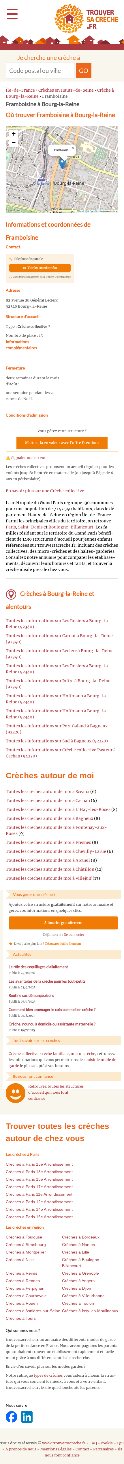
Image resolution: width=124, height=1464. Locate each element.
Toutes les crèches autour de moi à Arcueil (48, 860)
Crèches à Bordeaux (80, 1237)
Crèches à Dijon (76, 1288)
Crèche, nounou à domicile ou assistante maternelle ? (52, 1024)
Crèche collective (23, 1053)
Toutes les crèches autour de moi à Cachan (48, 800)
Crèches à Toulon (78, 1303)
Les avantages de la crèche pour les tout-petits (47, 981)
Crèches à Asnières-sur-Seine (33, 1310)
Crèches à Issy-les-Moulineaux (90, 1310)
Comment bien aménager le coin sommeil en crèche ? (52, 1010)
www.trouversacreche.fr (63, 1443)
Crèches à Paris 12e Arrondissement (39, 1201)
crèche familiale (54, 1053)
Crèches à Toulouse (24, 1237)
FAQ (93, 1443)
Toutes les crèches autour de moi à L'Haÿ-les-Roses (58, 809)
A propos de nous (20, 1449)
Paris (11, 527)
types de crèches (48, 1375)
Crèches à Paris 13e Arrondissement (39, 1179)
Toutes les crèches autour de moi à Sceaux (47, 791)
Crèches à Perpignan (25, 1288)
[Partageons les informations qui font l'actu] (12, 1416)
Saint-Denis (30, 527)
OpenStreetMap (97, 210)
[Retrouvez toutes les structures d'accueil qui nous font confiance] (15, 1093)
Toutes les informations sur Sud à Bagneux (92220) (57, 741)
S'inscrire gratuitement (63, 923)
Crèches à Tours (21, 1318)
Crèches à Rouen (22, 1303)
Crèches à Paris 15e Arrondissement (39, 1164)
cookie (107, 1443)
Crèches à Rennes (23, 1280)
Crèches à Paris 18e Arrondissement (39, 1171)
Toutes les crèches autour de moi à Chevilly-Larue (56, 851)
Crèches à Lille (75, 1252)
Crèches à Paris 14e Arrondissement (39, 1209)
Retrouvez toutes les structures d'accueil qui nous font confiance (56, 1092)
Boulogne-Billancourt (70, 527)
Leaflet (82, 210)
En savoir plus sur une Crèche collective (45, 490)
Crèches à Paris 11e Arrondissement (39, 1194)
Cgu (120, 1443)
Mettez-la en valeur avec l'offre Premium (62, 443)
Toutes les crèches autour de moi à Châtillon (50, 869)
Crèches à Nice (20, 1259)
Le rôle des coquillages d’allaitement (38, 967)
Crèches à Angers (78, 1280)
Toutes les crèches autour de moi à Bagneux (49, 818)
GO (83, 70)
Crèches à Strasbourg (26, 1244)
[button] (62, 163)
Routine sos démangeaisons (31, 995)
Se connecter (74, 935)
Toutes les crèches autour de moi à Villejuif (49, 878)
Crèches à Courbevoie (26, 1295)
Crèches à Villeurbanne (83, 1295)
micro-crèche (83, 1053)
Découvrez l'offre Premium (63, 944)
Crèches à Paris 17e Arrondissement (39, 1186)
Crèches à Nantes (78, 1244)
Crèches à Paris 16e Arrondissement (39, 1217)
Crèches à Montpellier (26, 1252)
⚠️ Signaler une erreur (26, 458)
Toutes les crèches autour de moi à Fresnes (48, 842)
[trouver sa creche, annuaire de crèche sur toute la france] (84, 18)
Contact (82, 1449)
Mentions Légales (56, 1449)
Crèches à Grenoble (80, 1273)
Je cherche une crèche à (48, 57)
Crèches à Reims (21, 1273)
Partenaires (103, 1449)
